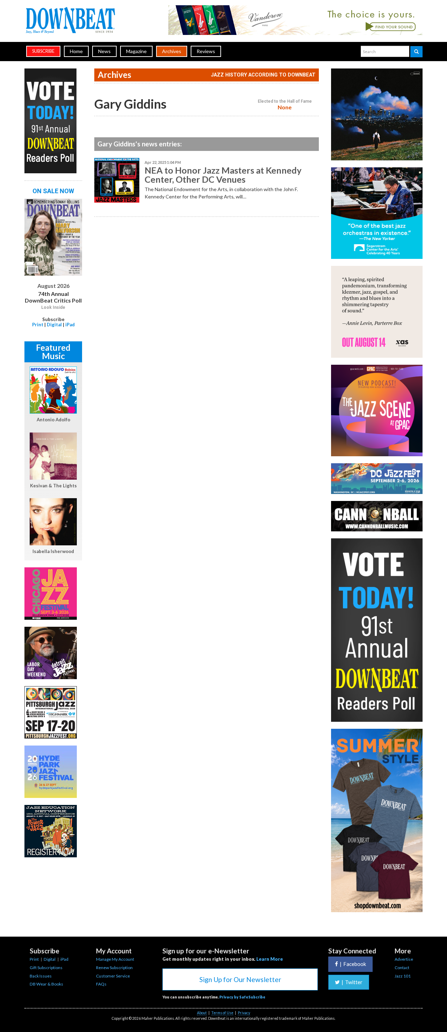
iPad (70, 324)
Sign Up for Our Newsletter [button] (240, 979)
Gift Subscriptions (46, 967)
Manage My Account (115, 959)
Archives (171, 51)
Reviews (206, 51)
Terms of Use (222, 1013)
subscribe (43, 51)
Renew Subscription (114, 967)
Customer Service (113, 976)
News (104, 51)
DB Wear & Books (46, 984)
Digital (54, 324)
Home (76, 51)
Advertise (404, 959)
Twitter (352, 982)
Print (37, 324)
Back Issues (41, 976)
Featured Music (53, 351)
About (202, 1013)
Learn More (269, 959)
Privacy (244, 1013)
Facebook (353, 964)
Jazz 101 (403, 976)
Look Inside (53, 307)
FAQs (101, 984)
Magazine (136, 51)
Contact (402, 967)
